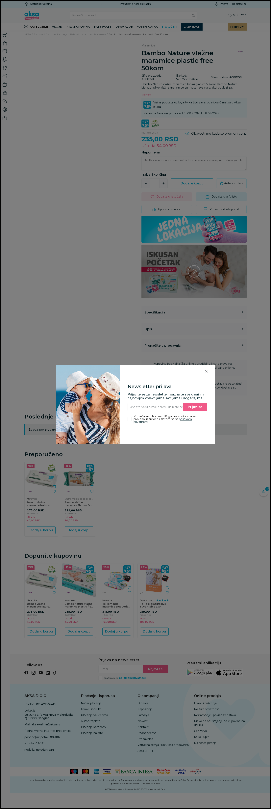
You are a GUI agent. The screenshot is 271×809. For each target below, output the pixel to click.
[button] (206, 371)
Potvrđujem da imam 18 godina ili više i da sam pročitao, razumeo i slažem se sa (166, 419)
